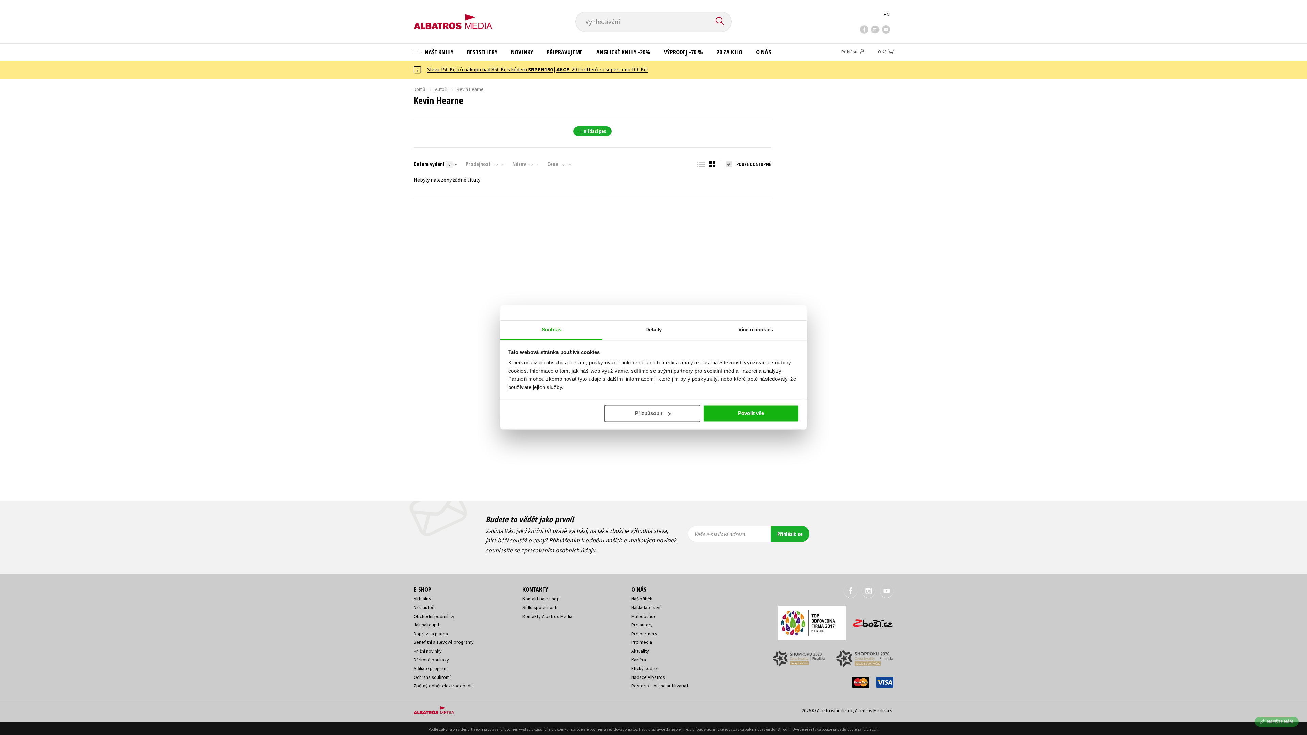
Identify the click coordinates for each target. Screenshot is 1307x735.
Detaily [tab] (653, 329)
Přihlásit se (790, 534)
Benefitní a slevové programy (444, 642)
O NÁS (763, 52)
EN (886, 14)
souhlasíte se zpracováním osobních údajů (540, 550)
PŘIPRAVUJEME (565, 52)
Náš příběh (641, 598)
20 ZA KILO (729, 52)
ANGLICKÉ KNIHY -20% (623, 52)
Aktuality (422, 598)
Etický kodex (644, 668)
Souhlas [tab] (551, 329)
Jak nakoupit (426, 625)
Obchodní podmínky (434, 616)
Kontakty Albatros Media (547, 616)
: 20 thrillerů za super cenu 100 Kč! (602, 69)
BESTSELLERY (482, 52)
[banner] (453, 16)
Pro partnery (644, 634)
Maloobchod (644, 616)
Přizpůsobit (648, 413)
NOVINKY (522, 52)
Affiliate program (431, 668)
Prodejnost (478, 164)
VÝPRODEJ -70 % (683, 52)
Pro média (641, 642)
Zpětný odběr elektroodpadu (443, 686)
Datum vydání (429, 164)
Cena (552, 164)
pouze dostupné (753, 164)
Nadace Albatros (648, 677)
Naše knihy (438, 52)
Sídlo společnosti (540, 607)
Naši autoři (424, 607)
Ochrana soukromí (432, 677)
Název (519, 164)
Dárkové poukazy (431, 660)
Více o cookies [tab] (755, 329)
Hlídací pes (595, 131)
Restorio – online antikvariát (659, 686)
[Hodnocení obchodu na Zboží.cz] (869, 621)
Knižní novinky (428, 651)
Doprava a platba (431, 634)
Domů (419, 89)
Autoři (441, 89)
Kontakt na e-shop (541, 598)
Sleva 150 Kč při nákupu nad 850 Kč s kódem (490, 69)
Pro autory (642, 625)
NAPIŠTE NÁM (1280, 721)
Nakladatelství (645, 607)
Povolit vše (751, 413)
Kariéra (638, 660)
